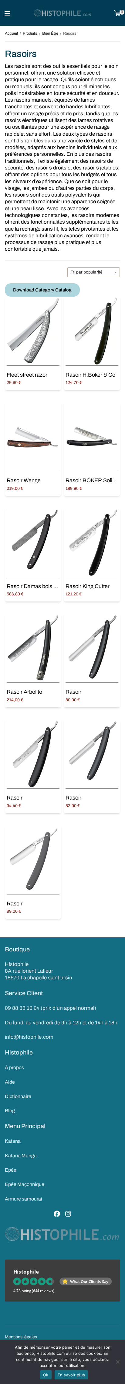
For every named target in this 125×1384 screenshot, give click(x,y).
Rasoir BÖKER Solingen (95, 480)
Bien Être (50, 33)
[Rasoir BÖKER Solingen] (92, 436)
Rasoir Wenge (24, 480)
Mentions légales (21, 1336)
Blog (10, 1110)
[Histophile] (63, 13)
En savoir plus (71, 1374)
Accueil (11, 33)
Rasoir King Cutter (88, 586)
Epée (10, 1170)
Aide (10, 1082)
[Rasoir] (92, 648)
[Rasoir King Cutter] (92, 542)
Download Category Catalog (42, 290)
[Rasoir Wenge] (33, 436)
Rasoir (73, 692)
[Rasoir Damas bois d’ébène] (33, 542)
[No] (117, 1362)
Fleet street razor (27, 375)
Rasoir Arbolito (24, 692)
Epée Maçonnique (24, 1184)
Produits (30, 33)
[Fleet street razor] (33, 331)
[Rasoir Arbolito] (33, 648)
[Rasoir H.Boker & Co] (92, 331)
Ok (46, 1374)
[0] (117, 13)
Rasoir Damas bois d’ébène (40, 586)
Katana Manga (21, 1155)
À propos (14, 1067)
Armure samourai (23, 1198)
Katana (13, 1141)
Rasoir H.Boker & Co (90, 375)
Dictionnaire (18, 1096)
